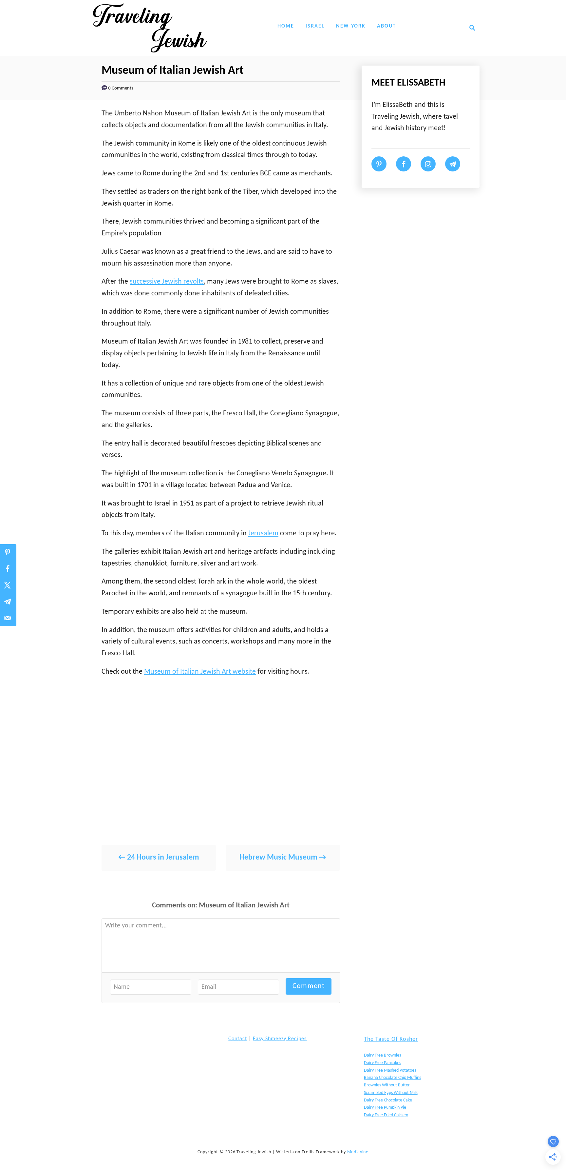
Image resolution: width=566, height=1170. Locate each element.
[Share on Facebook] (8, 569)
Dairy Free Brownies (382, 1055)
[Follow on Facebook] (403, 163)
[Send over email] (8, 618)
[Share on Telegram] (8, 601)
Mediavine (357, 1152)
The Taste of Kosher (391, 1039)
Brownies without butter (387, 1085)
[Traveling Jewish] (150, 27)
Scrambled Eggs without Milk (391, 1092)
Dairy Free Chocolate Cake (388, 1100)
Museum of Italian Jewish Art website (200, 672)
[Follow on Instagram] (428, 163)
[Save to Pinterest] (8, 552)
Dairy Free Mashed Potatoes (390, 1070)
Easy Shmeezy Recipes (280, 1038)
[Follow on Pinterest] (379, 163)
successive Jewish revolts (167, 282)
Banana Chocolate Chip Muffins (392, 1077)
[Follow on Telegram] (452, 163)
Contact (237, 1038)
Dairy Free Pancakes (382, 1063)
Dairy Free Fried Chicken (386, 1115)
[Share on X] (8, 585)
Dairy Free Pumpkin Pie (385, 1107)
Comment (308, 986)
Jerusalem (263, 533)
